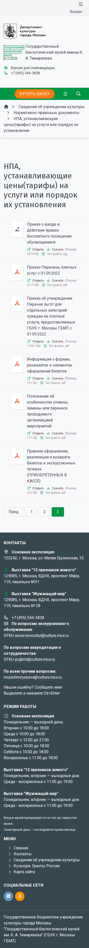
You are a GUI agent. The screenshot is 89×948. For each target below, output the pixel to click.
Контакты (23, 854)
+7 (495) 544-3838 (25, 73)
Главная (21, 848)
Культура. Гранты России (37, 866)
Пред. (14, 511)
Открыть (38, 249)
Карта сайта (24, 871)
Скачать (57, 249)
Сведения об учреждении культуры (47, 860)
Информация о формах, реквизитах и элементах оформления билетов (49, 365)
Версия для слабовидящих (33, 68)
